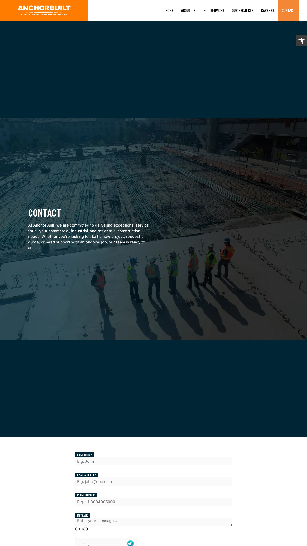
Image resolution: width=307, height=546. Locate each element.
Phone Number (86, 495)
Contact (288, 10)
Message (82, 515)
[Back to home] (44, 10)
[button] (301, 40)
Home (169, 10)
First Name (84, 454)
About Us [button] (188, 10)
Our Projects (243, 10)
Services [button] (217, 10)
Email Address (86, 475)
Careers (267, 10)
